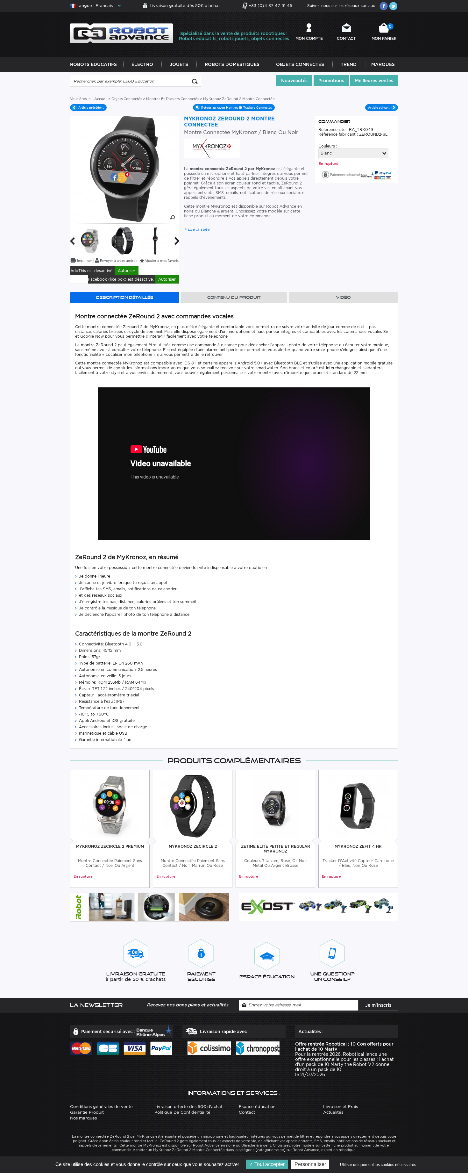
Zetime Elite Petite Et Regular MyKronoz (275, 848)
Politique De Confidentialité (182, 1112)
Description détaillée (124, 297)
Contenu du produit (234, 297)
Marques (383, 64)
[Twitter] (393, 6)
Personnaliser (310, 1164)
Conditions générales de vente (101, 1106)
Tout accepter (269, 1164)
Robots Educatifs (93, 64)
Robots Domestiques (232, 64)
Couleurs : (327, 146)
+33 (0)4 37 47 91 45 (270, 5)
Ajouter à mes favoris (162, 261)
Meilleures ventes (374, 80)
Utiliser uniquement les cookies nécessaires (378, 1164)
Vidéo (343, 297)
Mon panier (384, 32)
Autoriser (126, 270)
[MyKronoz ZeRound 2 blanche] (89, 240)
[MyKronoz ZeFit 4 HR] (358, 805)
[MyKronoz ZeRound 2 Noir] (122, 240)
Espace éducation (257, 1106)
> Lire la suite (196, 229)
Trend (349, 64)
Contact (346, 38)
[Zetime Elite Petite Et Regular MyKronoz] (275, 805)
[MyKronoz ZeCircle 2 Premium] (110, 805)
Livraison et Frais (340, 1106)
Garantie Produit (87, 1112)
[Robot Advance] (121, 33)
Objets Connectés (300, 64)
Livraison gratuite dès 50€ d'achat (185, 5)
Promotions (331, 80)
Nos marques (83, 1118)
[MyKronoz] (212, 147)
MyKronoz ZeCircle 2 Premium (110, 846)
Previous (72, 241)
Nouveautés (294, 80)
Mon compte (309, 38)
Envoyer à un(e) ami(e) (118, 261)
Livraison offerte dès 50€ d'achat (188, 1106)
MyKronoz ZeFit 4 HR (358, 846)
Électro (142, 64)
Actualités (333, 1112)
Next (177, 241)
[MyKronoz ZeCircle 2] (192, 805)
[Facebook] (383, 6)
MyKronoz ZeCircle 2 (193, 846)
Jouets (179, 64)
